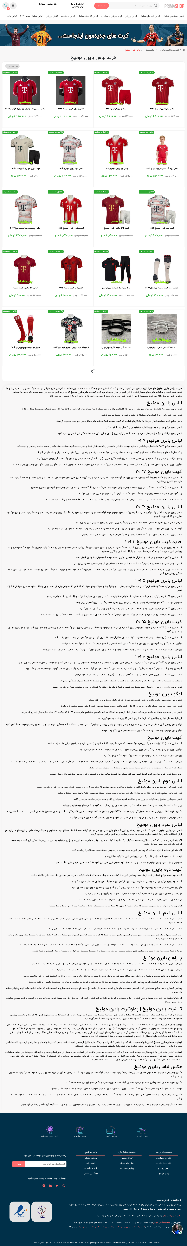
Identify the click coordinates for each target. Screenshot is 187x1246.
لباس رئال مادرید (163, 1163)
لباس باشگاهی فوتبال (173, 16)
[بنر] (93, 35)
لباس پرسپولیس (163, 1158)
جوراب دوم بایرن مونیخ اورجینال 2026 (161, 287)
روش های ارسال (127, 1163)
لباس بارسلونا (163, 1173)
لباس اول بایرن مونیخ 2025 (71, 287)
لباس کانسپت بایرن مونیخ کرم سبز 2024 (71, 347)
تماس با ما (12, 16)
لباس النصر (99, 1226)
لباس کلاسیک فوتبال (88, 16)
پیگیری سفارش (127, 1168)
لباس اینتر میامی (112, 1226)
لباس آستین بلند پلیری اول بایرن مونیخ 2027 (25, 108)
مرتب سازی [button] (13, 66)
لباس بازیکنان (68, 16)
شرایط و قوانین (90, 1168)
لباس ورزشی (131, 16)
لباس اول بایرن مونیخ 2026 (116, 168)
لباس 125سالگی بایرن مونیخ (25, 287)
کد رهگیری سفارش (47, 4)
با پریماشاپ (90, 1152)
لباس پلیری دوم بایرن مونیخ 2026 (25, 228)
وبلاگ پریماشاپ (91, 1173)
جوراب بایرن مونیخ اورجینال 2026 (25, 347)
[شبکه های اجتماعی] (63, 1186)
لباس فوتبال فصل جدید (171, 1215)
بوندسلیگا (150, 50)
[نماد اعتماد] (19, 1211)
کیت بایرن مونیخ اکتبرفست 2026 (25, 168)
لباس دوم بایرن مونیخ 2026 (71, 168)
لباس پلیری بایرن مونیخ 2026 (71, 228)
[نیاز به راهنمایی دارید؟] (177, 1228)
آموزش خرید (127, 1158)
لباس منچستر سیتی (86, 1226)
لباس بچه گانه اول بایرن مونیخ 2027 (162, 168)
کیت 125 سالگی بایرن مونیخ (116, 228)
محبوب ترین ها (163, 1152)
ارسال (18, 1164)
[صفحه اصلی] (184, 50)
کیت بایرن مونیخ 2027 (116, 108)
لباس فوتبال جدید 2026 (31, 16)
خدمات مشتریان (127, 1152)
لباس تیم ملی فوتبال (150, 16)
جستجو (101, 5)
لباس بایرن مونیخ (132, 50)
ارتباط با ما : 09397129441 (77, 5)
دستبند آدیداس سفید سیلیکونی (161, 347)
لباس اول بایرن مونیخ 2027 (162, 108)
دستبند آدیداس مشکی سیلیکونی (116, 347)
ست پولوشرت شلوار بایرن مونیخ (116, 287)
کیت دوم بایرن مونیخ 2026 (162, 228)
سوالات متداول (90, 1158)
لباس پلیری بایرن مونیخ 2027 (71, 108)
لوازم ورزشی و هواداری (111, 16)
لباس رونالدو (163, 1168)
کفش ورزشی (52, 16)
